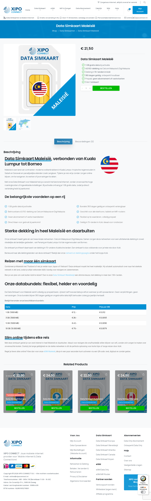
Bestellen (106, 88)
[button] (71, 48)
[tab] (63, 141)
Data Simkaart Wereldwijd (64, 275)
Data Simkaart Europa (16, 399)
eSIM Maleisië (49, 351)
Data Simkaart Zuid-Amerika (56, 399)
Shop (54, 30)
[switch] (143, 492)
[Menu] (147, 475)
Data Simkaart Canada (127, 399)
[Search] (144, 2)
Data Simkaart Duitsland (91, 399)
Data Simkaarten (67, 30)
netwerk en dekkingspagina (78, 253)
